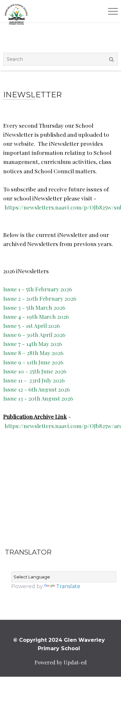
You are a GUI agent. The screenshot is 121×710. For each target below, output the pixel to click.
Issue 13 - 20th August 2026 (38, 398)
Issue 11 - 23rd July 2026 (34, 380)
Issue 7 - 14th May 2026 (32, 343)
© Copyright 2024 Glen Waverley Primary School (59, 644)
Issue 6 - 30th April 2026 (34, 334)
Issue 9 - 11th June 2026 (33, 362)
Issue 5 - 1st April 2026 (31, 325)
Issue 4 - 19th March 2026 (36, 316)
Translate (68, 586)
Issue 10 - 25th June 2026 (34, 371)
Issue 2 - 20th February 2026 (39, 298)
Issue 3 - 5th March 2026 (34, 307)
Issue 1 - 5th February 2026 (37, 289)
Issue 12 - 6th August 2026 (36, 389)
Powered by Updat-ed (61, 662)
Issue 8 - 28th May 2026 (33, 352)
